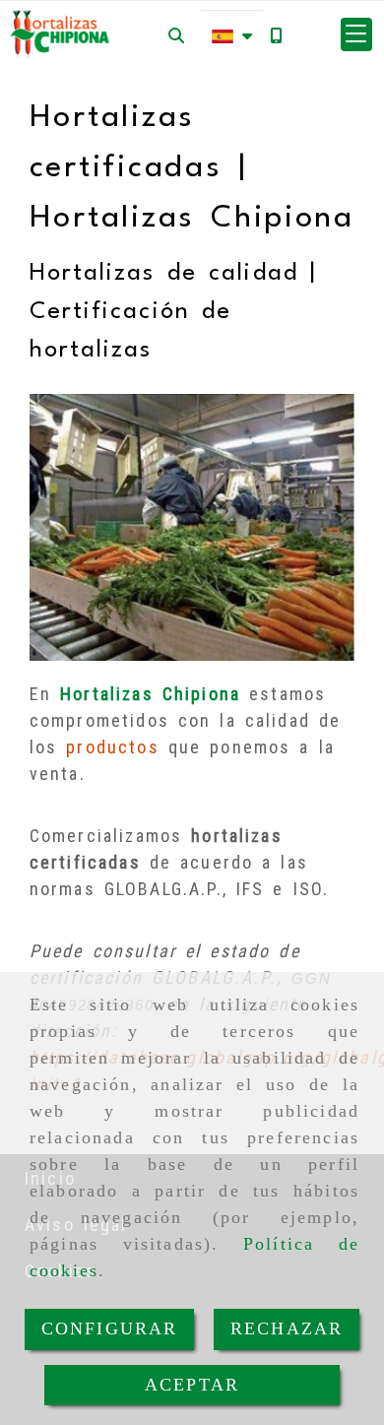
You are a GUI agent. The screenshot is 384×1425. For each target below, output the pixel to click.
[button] (356, 34)
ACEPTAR (192, 1384)
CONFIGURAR (109, 1328)
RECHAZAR (286, 1328)
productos (112, 747)
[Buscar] (176, 35)
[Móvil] (275, 35)
